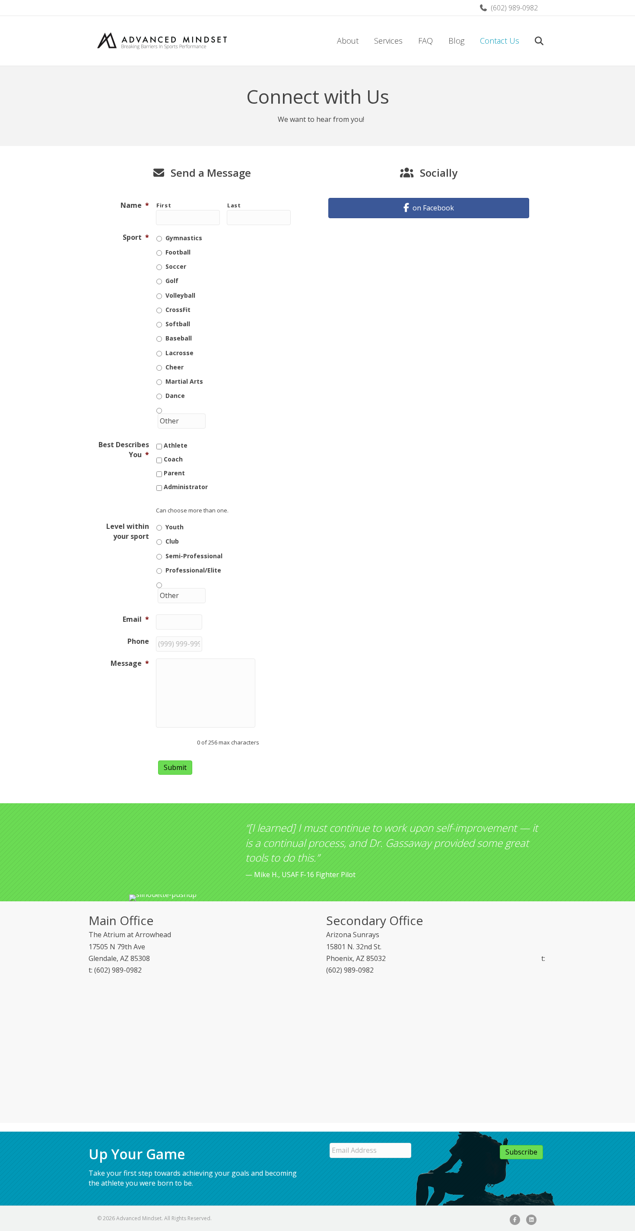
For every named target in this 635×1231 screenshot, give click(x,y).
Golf (171, 281)
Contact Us (499, 40)
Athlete (175, 445)
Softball (177, 324)
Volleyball (180, 295)
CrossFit (177, 309)
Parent (174, 473)
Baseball (178, 338)
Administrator (186, 487)
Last (234, 205)
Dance (175, 395)
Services (388, 40)
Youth (174, 527)
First (163, 205)
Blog (456, 40)
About (348, 40)
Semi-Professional (193, 556)
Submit (175, 767)
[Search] (532, 41)
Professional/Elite (193, 570)
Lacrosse (179, 353)
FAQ (425, 40)
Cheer (174, 367)
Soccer (175, 266)
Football (177, 252)
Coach (173, 459)
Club (172, 541)
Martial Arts (184, 381)
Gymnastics (183, 238)
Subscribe (521, 1152)
